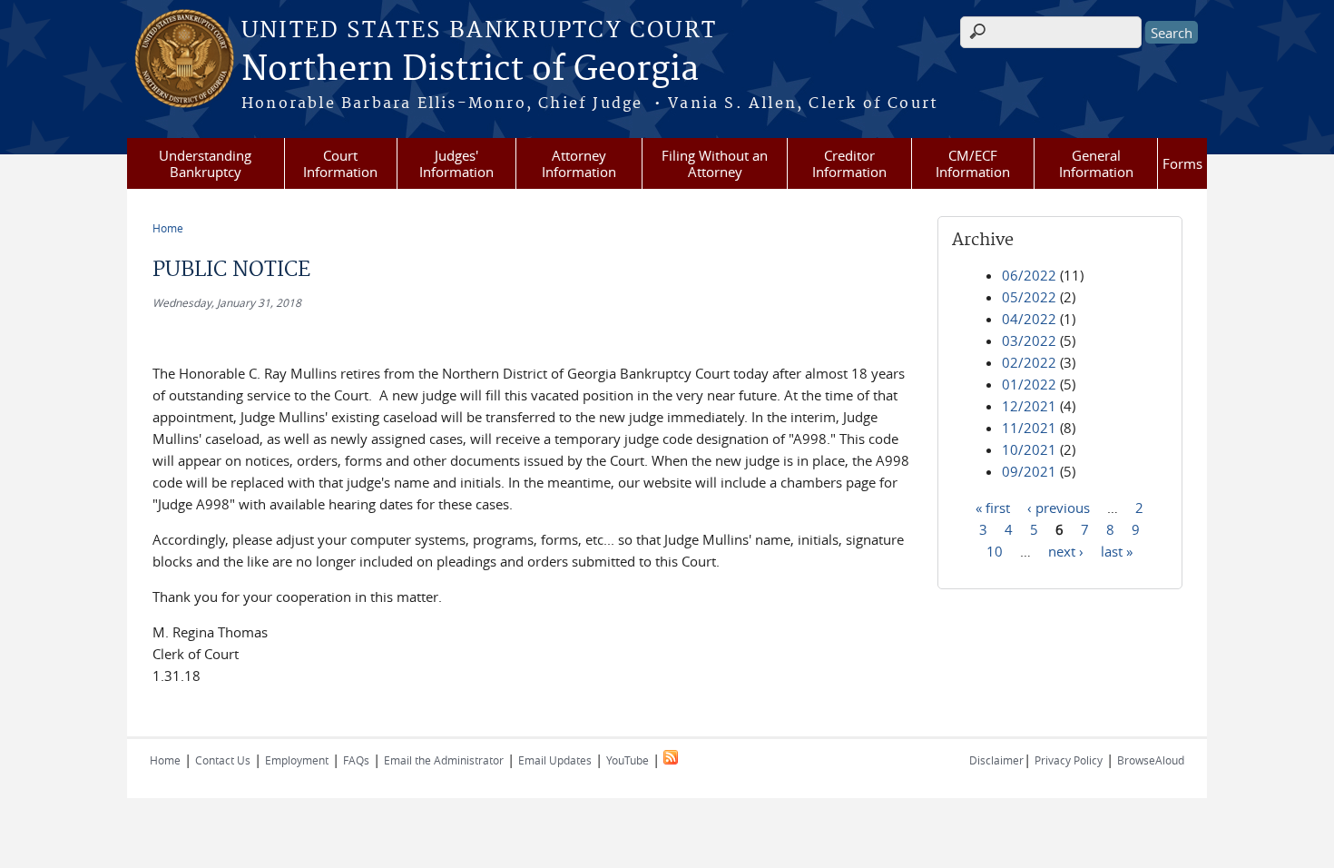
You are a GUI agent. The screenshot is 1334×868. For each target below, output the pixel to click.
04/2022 (1029, 319)
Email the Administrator (444, 760)
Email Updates (555, 760)
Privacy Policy (1069, 760)
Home (167, 228)
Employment (297, 760)
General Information (1096, 163)
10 (994, 550)
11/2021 (1029, 428)
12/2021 (1029, 406)
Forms (1182, 163)
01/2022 (1029, 384)
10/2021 (1029, 449)
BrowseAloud (1150, 760)
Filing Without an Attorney (715, 163)
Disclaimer (996, 760)
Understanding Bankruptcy (205, 163)
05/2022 (1029, 297)
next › (1066, 550)
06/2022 (1029, 275)
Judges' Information (456, 163)
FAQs (356, 760)
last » (1117, 550)
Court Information (340, 163)
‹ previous (1058, 507)
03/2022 (1029, 340)
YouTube (627, 760)
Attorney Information (579, 163)
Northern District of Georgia (470, 70)
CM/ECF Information (973, 163)
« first (993, 507)
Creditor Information (849, 163)
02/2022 (1029, 362)
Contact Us (222, 760)
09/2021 (1029, 471)
